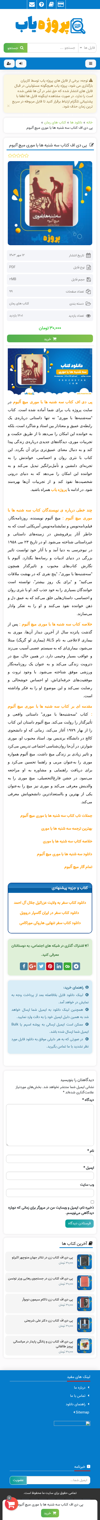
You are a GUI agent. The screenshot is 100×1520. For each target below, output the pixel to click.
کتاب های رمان (19, 303)
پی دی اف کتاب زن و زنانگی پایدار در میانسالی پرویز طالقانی (43, 1344)
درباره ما (79, 1388)
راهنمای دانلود (75, 1404)
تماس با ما (77, 1396)
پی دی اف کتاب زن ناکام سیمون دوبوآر (47, 1299)
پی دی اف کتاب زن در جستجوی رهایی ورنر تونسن (40, 1278)
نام (90, 1151)
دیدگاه (88, 1100)
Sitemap (82, 1412)
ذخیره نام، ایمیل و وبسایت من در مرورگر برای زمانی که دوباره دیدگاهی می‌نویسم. (51, 1210)
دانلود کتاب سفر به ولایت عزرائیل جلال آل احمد (50, 903)
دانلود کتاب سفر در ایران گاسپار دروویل (50, 913)
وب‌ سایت (87, 1184)
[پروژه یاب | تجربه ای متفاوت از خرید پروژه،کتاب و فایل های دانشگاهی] (50, 26)
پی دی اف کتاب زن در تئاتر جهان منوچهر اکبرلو (42, 1257)
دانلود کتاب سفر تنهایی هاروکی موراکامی (50, 923)
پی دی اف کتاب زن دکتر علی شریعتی (48, 1320)
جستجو (14, 48)
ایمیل (88, 1167)
